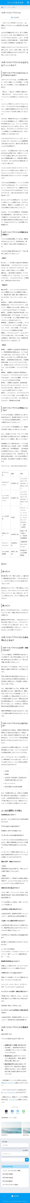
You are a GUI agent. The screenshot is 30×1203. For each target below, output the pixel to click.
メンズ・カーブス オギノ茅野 (11, 1170)
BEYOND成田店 (7, 1181)
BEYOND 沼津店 (8, 1174)
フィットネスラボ (15, 2)
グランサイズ (13, 1099)
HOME (16, 1196)
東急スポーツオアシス (8, 1083)
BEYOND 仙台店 (8, 1177)
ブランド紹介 (13, 1117)
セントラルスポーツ (10, 1092)
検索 (27, 1160)
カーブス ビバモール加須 (10, 1184)
